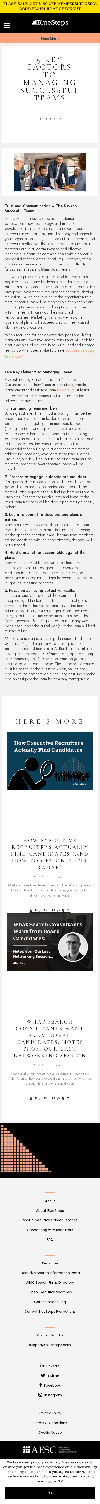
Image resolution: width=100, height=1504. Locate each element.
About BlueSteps (50, 1210)
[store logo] (50, 23)
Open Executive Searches (50, 1292)
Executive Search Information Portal (50, 1272)
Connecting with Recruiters (50, 1229)
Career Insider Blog (50, 1301)
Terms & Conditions (50, 1422)
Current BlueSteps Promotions (50, 1311)
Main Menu (50, 38)
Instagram (52, 1395)
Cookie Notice (50, 1432)
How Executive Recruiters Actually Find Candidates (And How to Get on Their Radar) (50, 854)
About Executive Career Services (50, 1220)
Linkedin (52, 1366)
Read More (50, 911)
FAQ (50, 1239)
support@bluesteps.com (50, 1344)
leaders (63, 390)
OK (50, 1493)
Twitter (52, 1375)
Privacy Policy (50, 1413)
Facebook (52, 1385)
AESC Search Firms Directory (50, 1282)
